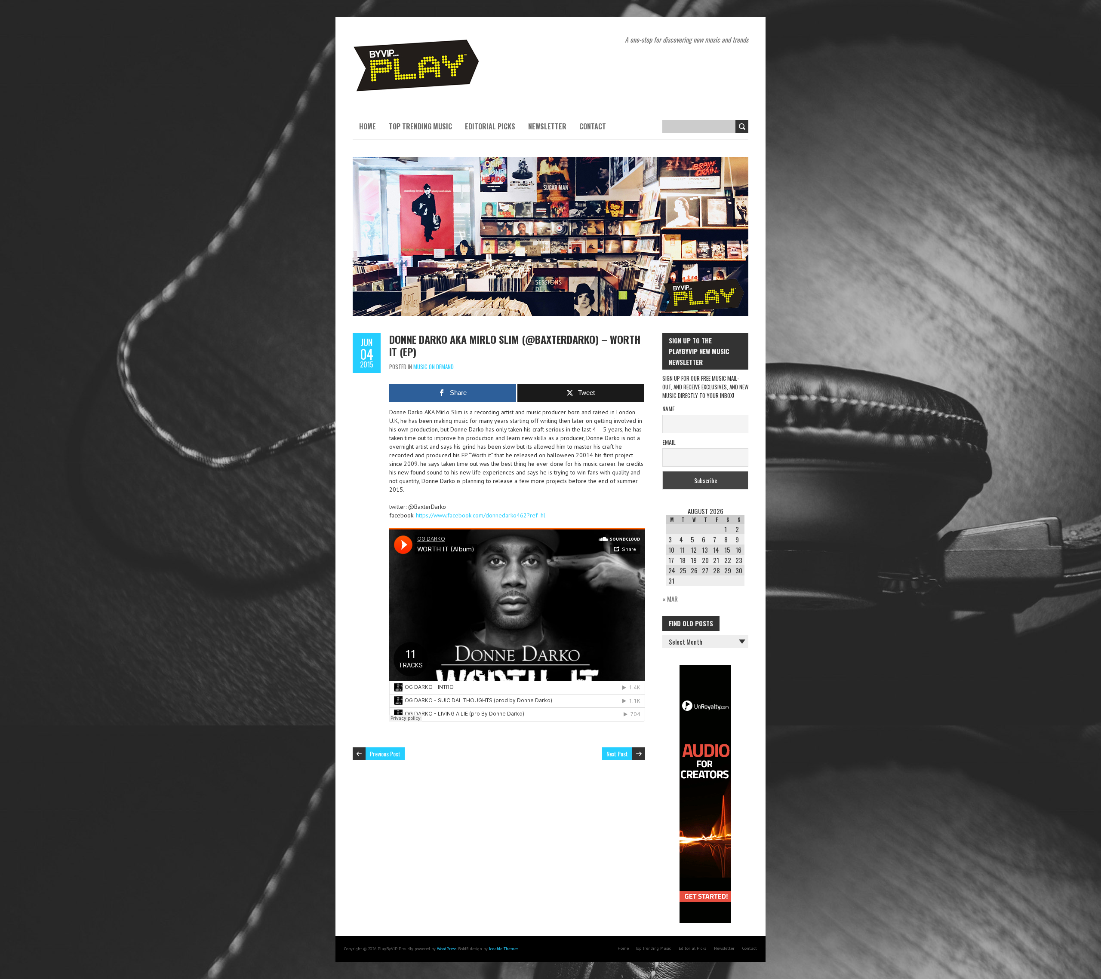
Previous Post (385, 753)
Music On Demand (433, 366)
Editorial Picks (490, 126)
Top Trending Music (420, 126)
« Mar (670, 598)
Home (367, 126)
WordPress (446, 948)
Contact (592, 126)
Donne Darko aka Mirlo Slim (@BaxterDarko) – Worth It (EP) (514, 345)
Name (668, 408)
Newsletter (547, 126)
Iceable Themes (503, 948)
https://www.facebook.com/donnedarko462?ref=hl (480, 515)
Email (669, 442)
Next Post (617, 753)
